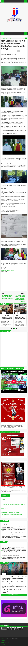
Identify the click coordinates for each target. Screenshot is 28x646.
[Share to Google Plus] (11, 309)
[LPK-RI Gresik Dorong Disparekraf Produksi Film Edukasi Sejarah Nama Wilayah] (20, 308)
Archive (13, 495)
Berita (4, 38)
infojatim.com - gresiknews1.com (7, 270)
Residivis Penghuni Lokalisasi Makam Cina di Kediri (11, 514)
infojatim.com (6, 52)
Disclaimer (3, 499)
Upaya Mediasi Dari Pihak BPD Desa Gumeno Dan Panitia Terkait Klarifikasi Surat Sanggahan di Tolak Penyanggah (13, 44)
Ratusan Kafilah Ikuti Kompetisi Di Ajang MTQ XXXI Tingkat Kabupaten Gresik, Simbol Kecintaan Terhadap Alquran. (14, 578)
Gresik (7, 38)
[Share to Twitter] (9, 309)
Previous (1, 308)
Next (25, 308)
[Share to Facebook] (7, 309)
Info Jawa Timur (4, 638)
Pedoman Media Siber (5, 642)
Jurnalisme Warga (4, 508)
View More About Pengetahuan (14, 594)
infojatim (10, 50)
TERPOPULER (5, 495)
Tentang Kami (3, 640)
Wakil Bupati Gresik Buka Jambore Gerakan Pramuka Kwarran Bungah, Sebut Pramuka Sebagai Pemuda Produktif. (13, 591)
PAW (10, 38)
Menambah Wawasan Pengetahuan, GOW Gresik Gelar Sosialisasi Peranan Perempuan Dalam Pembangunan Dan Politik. (14, 586)
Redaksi (2, 502)
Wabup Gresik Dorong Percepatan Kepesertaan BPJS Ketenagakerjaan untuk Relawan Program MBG (7, 318)
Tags (23, 495)
